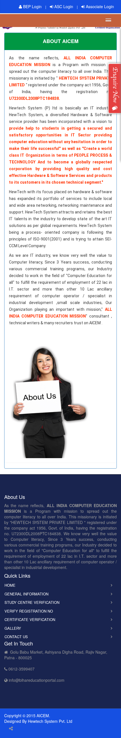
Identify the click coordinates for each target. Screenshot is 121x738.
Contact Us (16, 636)
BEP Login (32, 6)
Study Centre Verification (32, 602)
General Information (26, 594)
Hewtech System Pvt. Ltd (50, 721)
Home (10, 585)
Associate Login (99, 6)
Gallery (13, 628)
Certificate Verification (30, 619)
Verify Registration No (29, 611)
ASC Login (63, 6)
